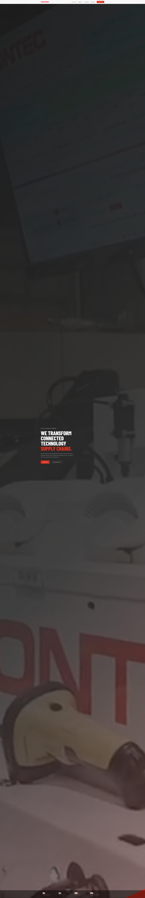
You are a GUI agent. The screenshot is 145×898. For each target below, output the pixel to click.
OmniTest (80, 1)
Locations (86, 1)
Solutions (74, 1)
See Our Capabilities (57, 462)
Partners (93, 1)
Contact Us (100, 1)
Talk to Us (45, 462)
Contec (45, 2)
